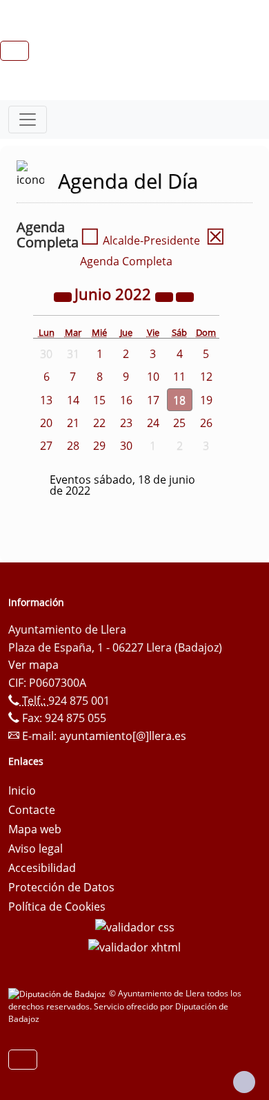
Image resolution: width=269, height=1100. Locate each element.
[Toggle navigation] (27, 119)
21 (73, 422)
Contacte (31, 809)
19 (206, 400)
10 (153, 376)
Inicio (22, 790)
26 (206, 422)
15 (99, 400)
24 (153, 422)
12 (206, 376)
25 (179, 422)
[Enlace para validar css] (135, 925)
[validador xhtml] (134, 946)
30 (126, 445)
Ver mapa (33, 664)
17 (153, 400)
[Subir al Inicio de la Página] (244, 1082)
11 (179, 376)
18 (179, 400)
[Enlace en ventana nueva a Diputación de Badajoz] (58, 993)
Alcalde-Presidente (140, 240)
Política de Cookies (57, 906)
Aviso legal (35, 848)
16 (126, 400)
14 (73, 400)
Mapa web (34, 829)
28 (73, 445)
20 (46, 422)
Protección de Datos (61, 887)
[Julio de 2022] (185, 295)
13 (46, 400)
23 (126, 422)
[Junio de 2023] (165, 295)
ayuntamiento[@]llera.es (122, 735)
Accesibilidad (42, 867)
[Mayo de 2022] (64, 295)
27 (46, 445)
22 (99, 422)
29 (99, 445)
